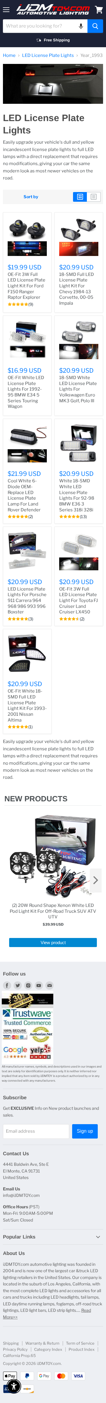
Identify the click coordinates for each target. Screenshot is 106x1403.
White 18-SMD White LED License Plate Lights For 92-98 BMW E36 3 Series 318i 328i (76, 495)
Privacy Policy (15, 1349)
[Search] (95, 26)
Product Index (82, 1349)
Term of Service (80, 1343)
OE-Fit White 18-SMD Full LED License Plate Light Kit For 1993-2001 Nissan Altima (27, 705)
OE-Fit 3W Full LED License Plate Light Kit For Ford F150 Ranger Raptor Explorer (26, 286)
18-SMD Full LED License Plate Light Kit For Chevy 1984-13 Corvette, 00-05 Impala (76, 289)
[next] (96, 880)
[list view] (94, 196)
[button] (81, 26)
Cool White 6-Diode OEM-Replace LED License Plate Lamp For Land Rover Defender (24, 495)
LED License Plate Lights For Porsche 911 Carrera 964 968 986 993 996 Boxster (27, 600)
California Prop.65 (19, 1355)
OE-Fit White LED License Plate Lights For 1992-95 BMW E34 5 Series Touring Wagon (26, 392)
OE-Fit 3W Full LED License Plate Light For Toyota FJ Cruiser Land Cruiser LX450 (78, 600)
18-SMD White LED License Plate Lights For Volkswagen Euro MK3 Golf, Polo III (78, 389)
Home (9, 55)
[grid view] (80, 196)
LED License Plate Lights (48, 55)
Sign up (85, 1131)
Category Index (48, 1349)
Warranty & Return (42, 1343)
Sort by (31, 196)
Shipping (11, 1343)
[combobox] (45, 26)
